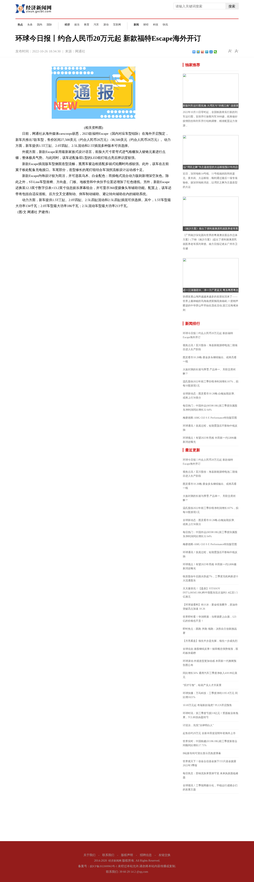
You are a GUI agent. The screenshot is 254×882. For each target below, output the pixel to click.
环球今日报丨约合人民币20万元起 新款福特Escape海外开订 (208, 335)
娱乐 (77, 24)
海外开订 (50, 218)
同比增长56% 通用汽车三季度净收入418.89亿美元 (210, 675)
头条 (30, 24)
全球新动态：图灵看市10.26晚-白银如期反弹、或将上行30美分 (210, 395)
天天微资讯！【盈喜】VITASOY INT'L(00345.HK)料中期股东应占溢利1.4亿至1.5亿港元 (210, 592)
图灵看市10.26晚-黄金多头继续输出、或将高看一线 (210, 359)
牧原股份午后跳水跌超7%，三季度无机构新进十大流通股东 (210, 578)
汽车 (96, 24)
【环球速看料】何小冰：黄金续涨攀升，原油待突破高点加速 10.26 (210, 606)
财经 (146, 24)
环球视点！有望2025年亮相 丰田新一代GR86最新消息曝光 (210, 439)
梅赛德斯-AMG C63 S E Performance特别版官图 (210, 417)
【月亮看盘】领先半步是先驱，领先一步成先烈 (210, 641)
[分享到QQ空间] (198, 51)
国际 (49, 24)
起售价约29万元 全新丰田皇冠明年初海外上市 (209, 733)
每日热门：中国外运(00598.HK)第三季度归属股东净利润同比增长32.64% (210, 407)
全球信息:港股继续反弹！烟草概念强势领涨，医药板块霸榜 (210, 651)
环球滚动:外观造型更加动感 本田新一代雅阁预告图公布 (209, 663)
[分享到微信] (215, 51)
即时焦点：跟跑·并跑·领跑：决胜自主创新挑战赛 (210, 630)
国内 (39, 24)
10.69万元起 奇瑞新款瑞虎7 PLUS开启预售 (207, 705)
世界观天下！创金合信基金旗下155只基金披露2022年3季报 (209, 763)
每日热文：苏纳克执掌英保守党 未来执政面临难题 (210, 775)
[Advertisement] (211, 817)
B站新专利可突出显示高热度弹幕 (202, 753)
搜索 (232, 6)
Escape (40, 218)
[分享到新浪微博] (202, 51)
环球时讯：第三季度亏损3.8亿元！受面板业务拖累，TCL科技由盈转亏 (210, 715)
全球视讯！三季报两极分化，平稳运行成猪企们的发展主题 (210, 787)
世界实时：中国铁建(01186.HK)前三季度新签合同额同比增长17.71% (210, 743)
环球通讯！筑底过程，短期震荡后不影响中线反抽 (210, 427)
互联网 (117, 24)
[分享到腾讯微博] (206, 51)
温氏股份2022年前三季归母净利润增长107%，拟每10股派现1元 (210, 383)
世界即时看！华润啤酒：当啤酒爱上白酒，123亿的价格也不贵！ (209, 618)
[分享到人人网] (211, 51)
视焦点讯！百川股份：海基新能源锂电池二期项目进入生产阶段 (210, 347)
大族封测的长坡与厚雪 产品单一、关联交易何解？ (209, 371)
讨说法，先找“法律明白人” (198, 725)
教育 (86, 24)
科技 (155, 24)
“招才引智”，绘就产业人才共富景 (202, 685)
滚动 (106, 24)
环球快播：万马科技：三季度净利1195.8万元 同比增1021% (210, 695)
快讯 (165, 24)
